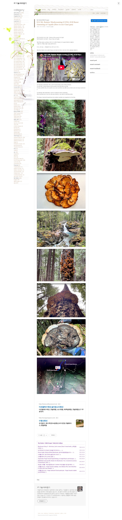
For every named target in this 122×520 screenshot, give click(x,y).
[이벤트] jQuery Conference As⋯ (97, 55)
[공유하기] (44, 435)
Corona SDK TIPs (19, 90)
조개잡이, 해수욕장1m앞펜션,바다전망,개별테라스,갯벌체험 (55, 424)
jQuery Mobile (18, 111)
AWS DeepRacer (19, 98)
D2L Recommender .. (19, 69)
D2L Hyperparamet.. (19, 66)
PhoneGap (17, 129)
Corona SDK (18, 87)
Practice (16, 80)
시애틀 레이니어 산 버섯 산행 (45, 456)
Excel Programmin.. (19, 160)
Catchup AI (18, 14)
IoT (16, 95)
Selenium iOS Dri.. (19, 139)
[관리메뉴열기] (118, 3)
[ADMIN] (74, 10)
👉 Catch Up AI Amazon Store (99, 20)
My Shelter (18, 178)
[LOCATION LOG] (60, 10)
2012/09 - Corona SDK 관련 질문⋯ (98, 56)
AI (15, 103)
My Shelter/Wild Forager (43, 20)
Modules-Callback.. (19, 33)
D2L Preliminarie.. (19, 47)
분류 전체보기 (19, 12)
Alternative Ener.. (18, 108)
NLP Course (18, 17)
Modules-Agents (18, 32)
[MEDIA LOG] (54, 10)
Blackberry (17, 130)
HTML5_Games (18, 126)
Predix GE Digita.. (19, 97)
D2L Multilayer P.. (18, 50)
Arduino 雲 (17, 106)
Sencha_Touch (18, 123)
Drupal (16, 153)
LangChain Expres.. (19, 24)
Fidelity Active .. (18, 173)
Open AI (17, 72)
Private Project (18, 85)
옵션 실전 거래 (18, 176)
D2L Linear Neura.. (19, 48)
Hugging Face (18, 16)
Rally (16, 142)
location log (51, 513)
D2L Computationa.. (19, 58)
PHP (16, 157)
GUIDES (17, 77)
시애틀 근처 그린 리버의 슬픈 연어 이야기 (48, 454)
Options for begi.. (18, 168)
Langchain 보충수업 (19, 38)
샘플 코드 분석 (18, 92)
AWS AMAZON (18, 100)
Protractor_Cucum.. (19, 143)
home (39, 513)
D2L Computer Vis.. (19, 59)
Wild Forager (18, 181)
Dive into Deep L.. (19, 43)
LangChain (17, 21)
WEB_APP (17, 119)
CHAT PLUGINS (18, 79)
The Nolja (17, 109)
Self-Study (17, 19)
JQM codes (17, 116)
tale (16, 183)
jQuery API (17, 114)
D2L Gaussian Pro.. (19, 64)
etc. (16, 152)
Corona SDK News (19, 93)
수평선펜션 (43, 421)
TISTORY (55, 515)
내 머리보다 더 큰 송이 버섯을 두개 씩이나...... (49, 450)
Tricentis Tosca (18, 146)
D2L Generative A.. (19, 67)
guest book (57, 513)
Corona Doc (18, 88)
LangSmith (17, 37)
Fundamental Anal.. (19, 174)
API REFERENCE (19, 74)
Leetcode (17, 161)
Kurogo (16, 127)
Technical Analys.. (19, 171)
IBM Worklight (18, 133)
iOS (16, 148)
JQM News (17, 117)
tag (42, 513)
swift (16, 150)
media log (46, 513)
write (65, 513)
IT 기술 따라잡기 (20, 3)
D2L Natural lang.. (19, 61)
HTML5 (16, 121)
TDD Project (18, 135)
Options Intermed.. (19, 170)
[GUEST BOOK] (67, 10)
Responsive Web (18, 158)
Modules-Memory (19, 30)
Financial (17, 165)
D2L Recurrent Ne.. (19, 53)
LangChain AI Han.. (19, 42)
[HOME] (44, 10)
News (16, 83)
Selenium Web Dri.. (19, 137)
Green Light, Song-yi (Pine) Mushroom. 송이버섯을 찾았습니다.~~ (55, 452)
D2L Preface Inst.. (19, 45)
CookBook (17, 82)
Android (17, 132)
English (16, 179)
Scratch (16, 70)
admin (62, 513)
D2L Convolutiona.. (19, 52)
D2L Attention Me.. (19, 55)
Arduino (17, 104)
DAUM (46, 515)
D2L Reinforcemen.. (19, 62)
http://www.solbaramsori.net (48, 404)
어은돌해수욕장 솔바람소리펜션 (51, 407)
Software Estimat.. (19, 140)
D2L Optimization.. (19, 56)
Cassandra (17, 163)
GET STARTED (18, 75)
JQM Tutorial (18, 113)
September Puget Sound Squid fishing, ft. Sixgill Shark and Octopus (56, 458)
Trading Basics (18, 166)
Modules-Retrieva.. (19, 27)
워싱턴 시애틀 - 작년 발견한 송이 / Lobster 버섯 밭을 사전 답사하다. (55, 464)
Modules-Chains (18, 29)
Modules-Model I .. (19, 26)
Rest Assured (18, 145)
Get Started (17, 23)
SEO (16, 155)
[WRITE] (79, 10)
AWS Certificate (18, 101)
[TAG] (49, 10)
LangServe (17, 35)
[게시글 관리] (46, 435)
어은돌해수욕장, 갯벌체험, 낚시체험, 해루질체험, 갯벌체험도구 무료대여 (61, 410)
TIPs (16, 124)
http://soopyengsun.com (47, 418)
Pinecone (17, 40)
